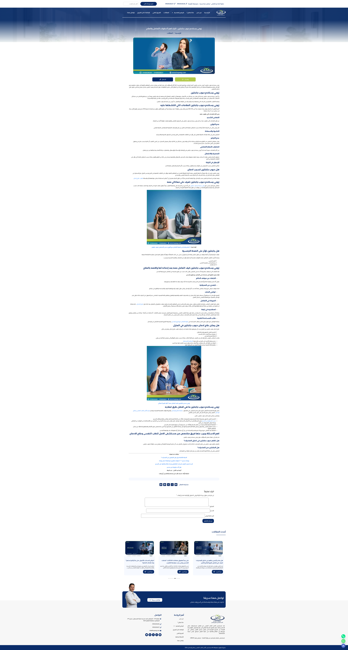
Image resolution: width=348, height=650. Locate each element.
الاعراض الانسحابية (188, 341)
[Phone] (343, 636)
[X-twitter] (153, 634)
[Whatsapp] (343, 641)
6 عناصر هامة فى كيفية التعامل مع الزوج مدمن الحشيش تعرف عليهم (171, 247)
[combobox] (131, 4)
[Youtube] (146, 634)
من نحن (199, 12)
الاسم (212, 510)
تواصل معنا (131, 12)
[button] (176, 484)
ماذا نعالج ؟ (190, 12)
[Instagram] (156, 634)
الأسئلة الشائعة (179, 637)
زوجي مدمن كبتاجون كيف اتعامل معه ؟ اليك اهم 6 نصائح (174, 403)
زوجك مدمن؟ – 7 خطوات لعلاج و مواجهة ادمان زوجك (174, 460)
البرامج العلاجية (179, 12)
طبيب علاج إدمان (138, 178)
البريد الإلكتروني (209, 516)
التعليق (211, 506)
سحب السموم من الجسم (209, 421)
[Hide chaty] (343, 646)
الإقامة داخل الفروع (143, 12)
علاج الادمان (140, 304)
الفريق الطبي (157, 12)
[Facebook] (160, 634)
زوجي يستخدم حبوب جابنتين (197, 185)
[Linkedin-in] (150, 634)
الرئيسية (207, 12)
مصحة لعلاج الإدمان (177, 410)
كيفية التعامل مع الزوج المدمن (180, 321)
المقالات (166, 12)
